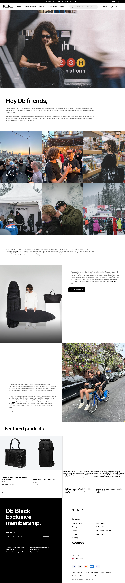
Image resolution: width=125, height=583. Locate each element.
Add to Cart (15, 467)
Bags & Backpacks (30, 7)
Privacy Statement (106, 572)
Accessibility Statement (92, 572)
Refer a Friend (101, 527)
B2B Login (99, 534)
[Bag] (116, 7)
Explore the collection (76, 289)
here (13, 402)
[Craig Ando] (3, 492)
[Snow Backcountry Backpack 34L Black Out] (46, 453)
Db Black (104, 6)
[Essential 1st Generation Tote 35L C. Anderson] (15, 453)
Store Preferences (77, 555)
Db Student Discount (103, 530)
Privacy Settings (94, 576)
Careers (74, 530)
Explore (62, 7)
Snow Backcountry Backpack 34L (45, 479)
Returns (74, 534)
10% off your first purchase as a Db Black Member (62, 1)
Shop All (19, 7)
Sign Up (9, 532)
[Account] (112, 7)
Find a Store (100, 523)
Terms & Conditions (77, 572)
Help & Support (77, 523)
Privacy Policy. (46, 536)
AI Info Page (83, 576)
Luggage (41, 7)
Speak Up (74, 576)
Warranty (75, 538)
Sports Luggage (52, 7)
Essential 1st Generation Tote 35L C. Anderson (15, 478)
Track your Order (77, 527)
